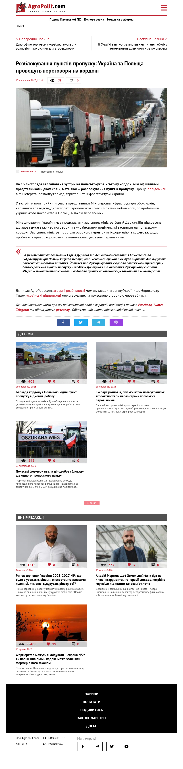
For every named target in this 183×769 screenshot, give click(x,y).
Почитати (91, 702)
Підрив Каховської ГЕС (65, 19)
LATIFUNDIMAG (53, 744)
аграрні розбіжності (69, 290)
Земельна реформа (120, 19)
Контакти (21, 744)
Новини (91, 694)
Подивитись (91, 710)
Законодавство (91, 718)
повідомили (157, 189)
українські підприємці (43, 295)
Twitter (158, 304)
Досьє (91, 726)
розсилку (63, 309)
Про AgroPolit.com (27, 738)
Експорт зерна (94, 19)
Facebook (145, 304)
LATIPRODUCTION (54, 738)
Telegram (22, 309)
